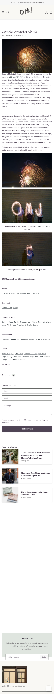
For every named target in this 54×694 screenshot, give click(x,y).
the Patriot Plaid (42, 226)
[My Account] (45, 12)
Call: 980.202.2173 (16, 2)
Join (44, 657)
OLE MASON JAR (16, 77)
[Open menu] (2, 12)
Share (7, 365)
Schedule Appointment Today (34, 2)
